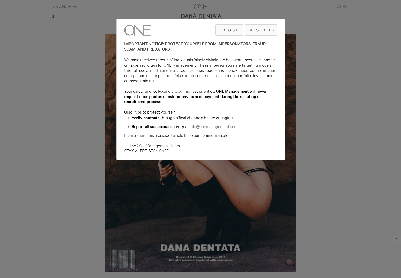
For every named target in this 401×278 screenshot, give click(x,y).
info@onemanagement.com (213, 127)
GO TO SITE (229, 29)
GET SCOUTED (261, 29)
